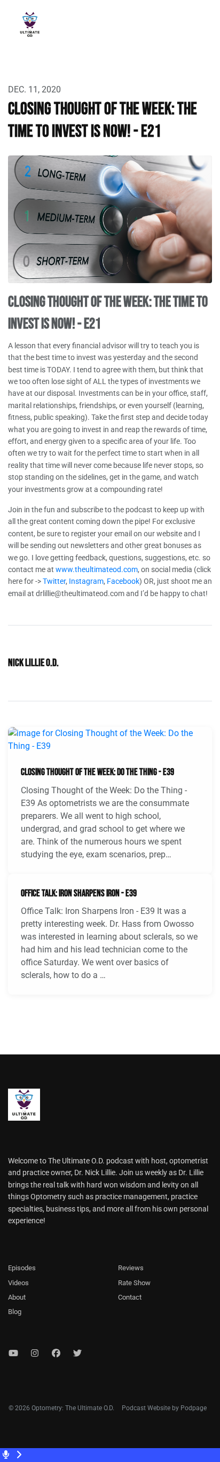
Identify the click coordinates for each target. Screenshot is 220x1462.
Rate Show (134, 1283)
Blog (14, 1312)
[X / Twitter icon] (77, 1353)
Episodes (22, 1268)
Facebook (123, 581)
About (17, 1297)
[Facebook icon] (56, 1353)
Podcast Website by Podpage (164, 1408)
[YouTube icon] (13, 1353)
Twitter (54, 581)
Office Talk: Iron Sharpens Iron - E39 (79, 893)
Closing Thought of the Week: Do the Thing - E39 (97, 772)
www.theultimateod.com (97, 569)
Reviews (131, 1268)
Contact (130, 1297)
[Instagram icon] (34, 1353)
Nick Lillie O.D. (33, 662)
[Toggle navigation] (202, 27)
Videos (18, 1283)
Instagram (86, 581)
